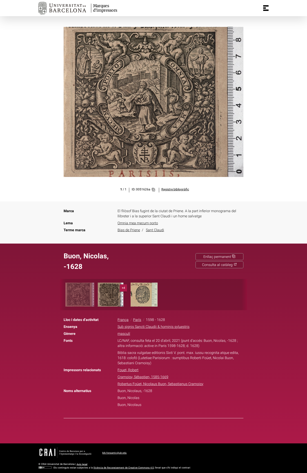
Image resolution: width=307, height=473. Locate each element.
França (123, 320)
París (137, 320)
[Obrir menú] (266, 8)
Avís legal (82, 464)
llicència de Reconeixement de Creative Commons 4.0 (123, 467)
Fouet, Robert (128, 370)
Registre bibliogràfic (175, 189)
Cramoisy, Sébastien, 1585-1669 (143, 377)
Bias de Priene (129, 230)
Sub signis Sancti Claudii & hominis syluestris (153, 327)
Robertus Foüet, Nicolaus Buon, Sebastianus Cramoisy (160, 384)
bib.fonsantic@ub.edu (114, 452)
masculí (124, 333)
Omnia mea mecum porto (138, 223)
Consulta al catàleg (218, 265)
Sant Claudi (155, 230)
